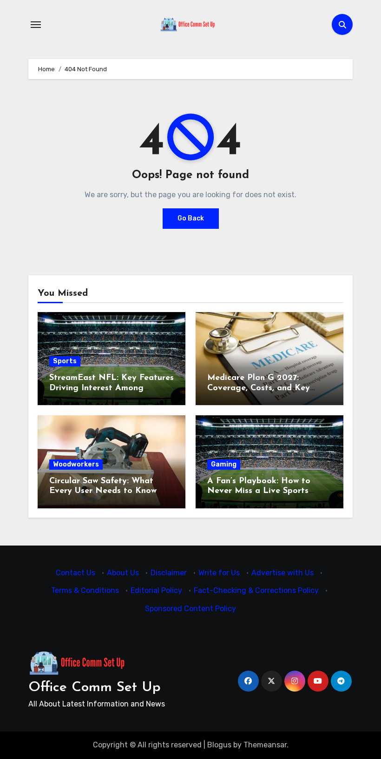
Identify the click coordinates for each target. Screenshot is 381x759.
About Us (123, 572)
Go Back (190, 218)
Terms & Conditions (85, 590)
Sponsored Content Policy (190, 608)
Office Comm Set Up (94, 687)
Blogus (219, 744)
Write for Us (219, 572)
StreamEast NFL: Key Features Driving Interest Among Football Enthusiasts (111, 388)
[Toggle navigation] (35, 24)
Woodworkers (76, 464)
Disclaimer (169, 572)
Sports (65, 361)
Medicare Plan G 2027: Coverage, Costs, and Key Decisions (258, 388)
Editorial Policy (156, 590)
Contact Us (75, 572)
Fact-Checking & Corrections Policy (256, 590)
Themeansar (265, 744)
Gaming (223, 464)
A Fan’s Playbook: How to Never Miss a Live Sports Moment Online (258, 491)
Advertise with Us (282, 572)
